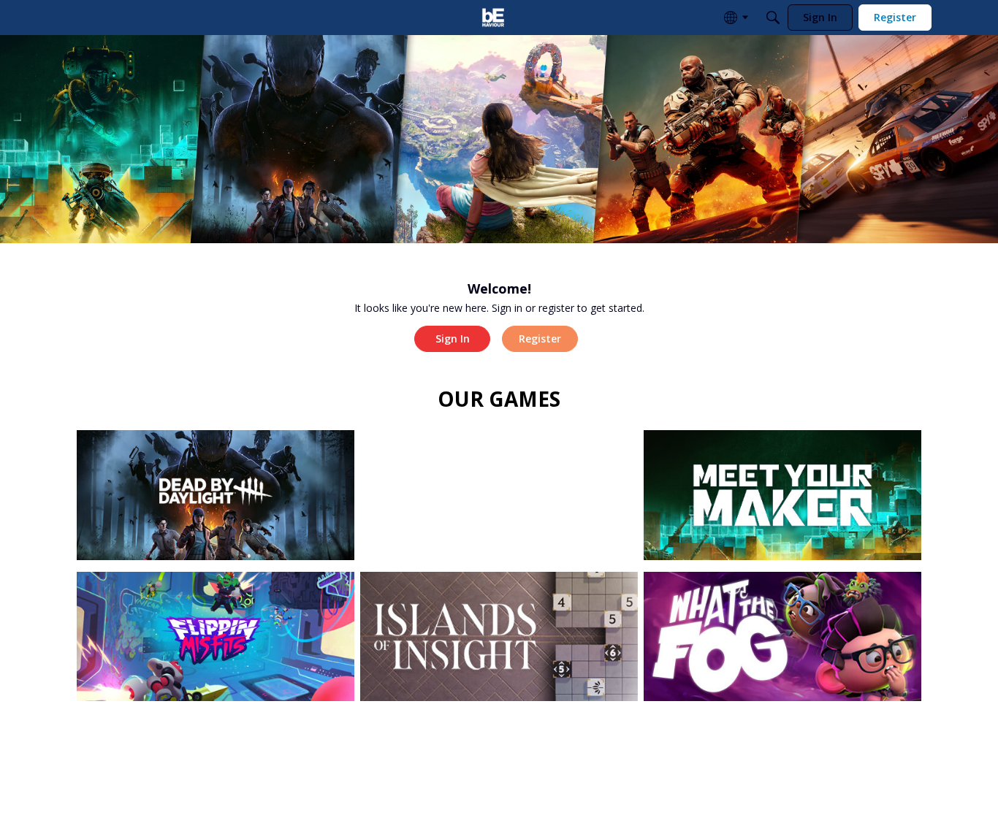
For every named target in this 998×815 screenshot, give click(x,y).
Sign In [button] (452, 338)
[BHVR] (493, 17)
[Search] (773, 17)
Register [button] (540, 338)
